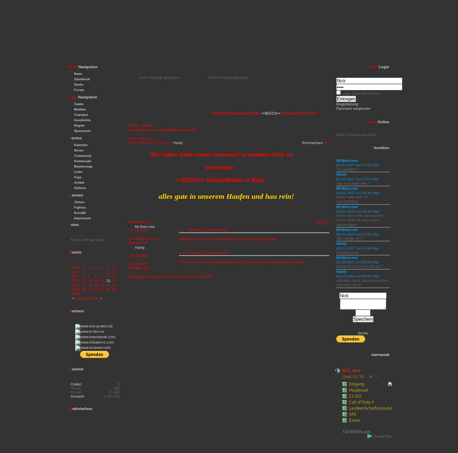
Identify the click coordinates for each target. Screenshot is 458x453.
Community (83, 155)
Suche (78, 84)
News (78, 74)
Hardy (178, 143)
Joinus (79, 202)
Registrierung (347, 104)
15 (108, 281)
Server (79, 150)
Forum (79, 90)
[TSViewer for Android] (380, 436)
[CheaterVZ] (94, 342)
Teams (78, 104)
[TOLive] (89, 331)
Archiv (363, 333)
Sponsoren (82, 131)
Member (80, 109)
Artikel (79, 182)
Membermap (83, 166)
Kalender (81, 145)
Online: (76, 384)
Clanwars (81, 115)
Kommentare (312, 143)
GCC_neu (351, 370)
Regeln (79, 125)
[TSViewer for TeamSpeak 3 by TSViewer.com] (354, 433)
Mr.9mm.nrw (145, 227)
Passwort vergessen (353, 108)
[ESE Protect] (94, 326)
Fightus (80, 207)
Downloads (82, 161)
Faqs (77, 177)
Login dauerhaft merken (361, 93)
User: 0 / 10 (353, 376)
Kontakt (80, 213)
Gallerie (80, 188)
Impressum (82, 218)
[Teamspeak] (95, 337)
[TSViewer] (93, 348)
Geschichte (82, 120)
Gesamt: (78, 396)
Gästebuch (82, 79)
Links (78, 172)
